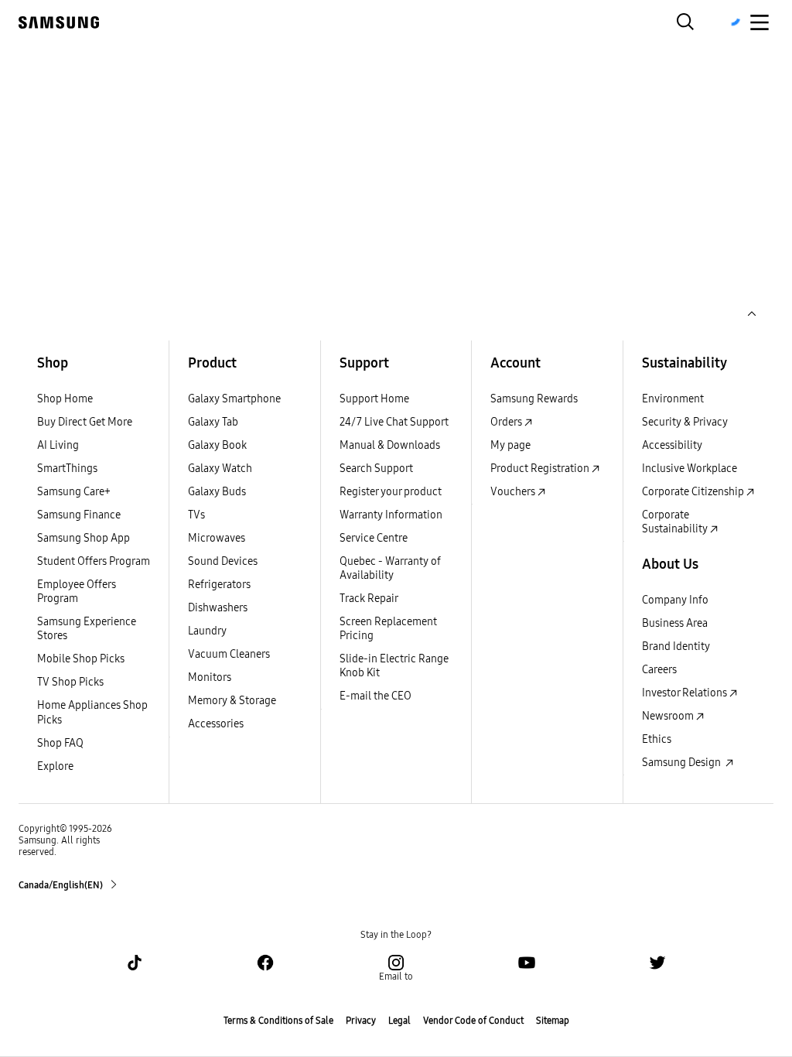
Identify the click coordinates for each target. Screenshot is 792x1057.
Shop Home (65, 398)
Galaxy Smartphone (234, 398)
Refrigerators (219, 584)
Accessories (216, 723)
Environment (673, 398)
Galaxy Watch (220, 468)
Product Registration (541, 468)
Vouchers (514, 491)
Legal (399, 1020)
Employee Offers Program (76, 591)
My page (510, 445)
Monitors (209, 677)
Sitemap (552, 1020)
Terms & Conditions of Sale (278, 1020)
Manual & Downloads (390, 445)
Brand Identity (676, 646)
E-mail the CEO (375, 696)
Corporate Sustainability (676, 521)
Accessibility (672, 445)
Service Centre (374, 538)
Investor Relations (685, 693)
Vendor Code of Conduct (473, 1020)
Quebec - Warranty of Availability (390, 568)
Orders (507, 422)
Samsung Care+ (74, 491)
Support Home (374, 398)
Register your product (391, 491)
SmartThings (67, 468)
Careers (659, 669)
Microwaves (216, 538)
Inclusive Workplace (689, 468)
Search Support (376, 468)
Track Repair (369, 598)
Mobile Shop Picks (81, 658)
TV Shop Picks (70, 682)
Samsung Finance (79, 515)
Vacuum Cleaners (229, 654)
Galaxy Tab (213, 422)
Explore (55, 766)
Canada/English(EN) (61, 885)
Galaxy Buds (217, 491)
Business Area (675, 623)
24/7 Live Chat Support (394, 422)
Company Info (675, 600)
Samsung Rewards (534, 398)
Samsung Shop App (83, 538)
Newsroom (669, 716)
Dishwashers (218, 607)
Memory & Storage (232, 700)
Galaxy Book (217, 445)
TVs (196, 515)
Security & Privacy (685, 422)
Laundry (207, 631)
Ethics (656, 739)
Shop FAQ (60, 743)
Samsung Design (683, 762)
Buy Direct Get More (84, 422)
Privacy (361, 1020)
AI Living (58, 445)
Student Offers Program (93, 561)
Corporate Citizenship (694, 491)
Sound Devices (223, 561)
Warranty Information (391, 515)
